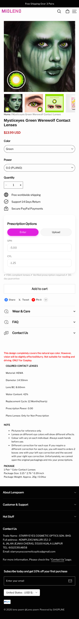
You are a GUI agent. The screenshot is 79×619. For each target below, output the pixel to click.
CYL (9, 256)
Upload (56, 232)
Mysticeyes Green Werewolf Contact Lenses (36, 114)
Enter (23, 232)
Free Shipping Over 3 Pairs (39, 3)
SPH (9, 240)
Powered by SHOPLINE (52, 609)
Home (7, 114)
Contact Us (57, 559)
